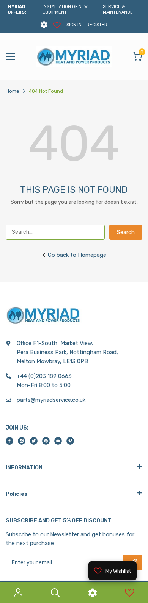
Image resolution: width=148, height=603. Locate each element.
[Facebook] (9, 441)
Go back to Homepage (77, 255)
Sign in (74, 24)
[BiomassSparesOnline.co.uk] (74, 56)
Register (97, 24)
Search (126, 232)
